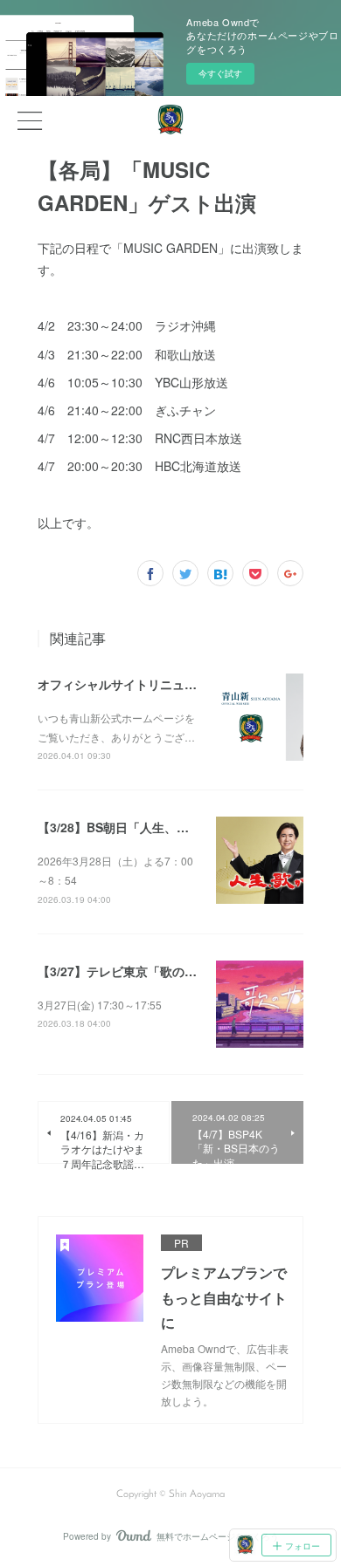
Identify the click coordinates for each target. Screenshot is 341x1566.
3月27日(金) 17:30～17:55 (100, 1004)
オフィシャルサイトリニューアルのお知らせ (160, 684)
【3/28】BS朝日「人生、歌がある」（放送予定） (174, 827)
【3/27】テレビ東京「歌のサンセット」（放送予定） (184, 971)
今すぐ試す (220, 73)
